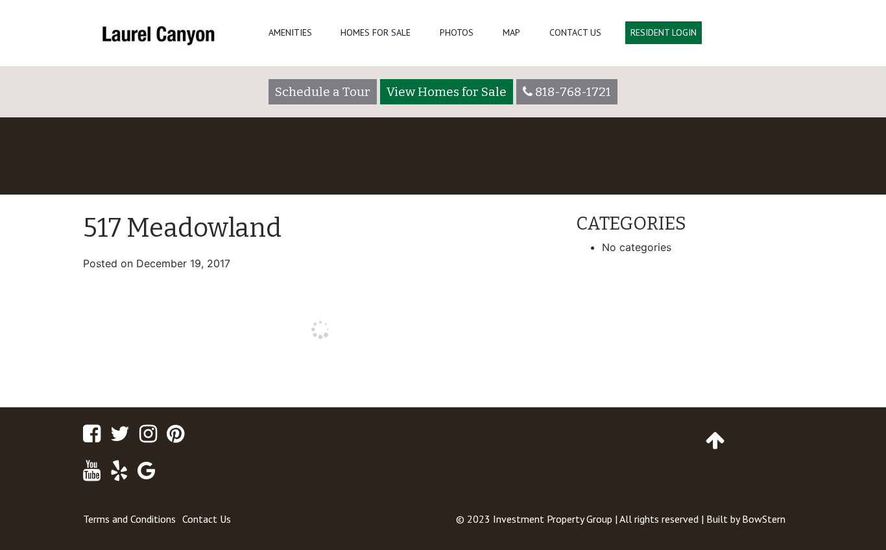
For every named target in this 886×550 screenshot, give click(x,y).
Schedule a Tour (322, 91)
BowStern (763, 518)
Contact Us (575, 32)
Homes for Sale (376, 32)
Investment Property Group (552, 518)
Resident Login (663, 32)
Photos (456, 32)
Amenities (290, 32)
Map (511, 32)
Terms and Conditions (129, 518)
